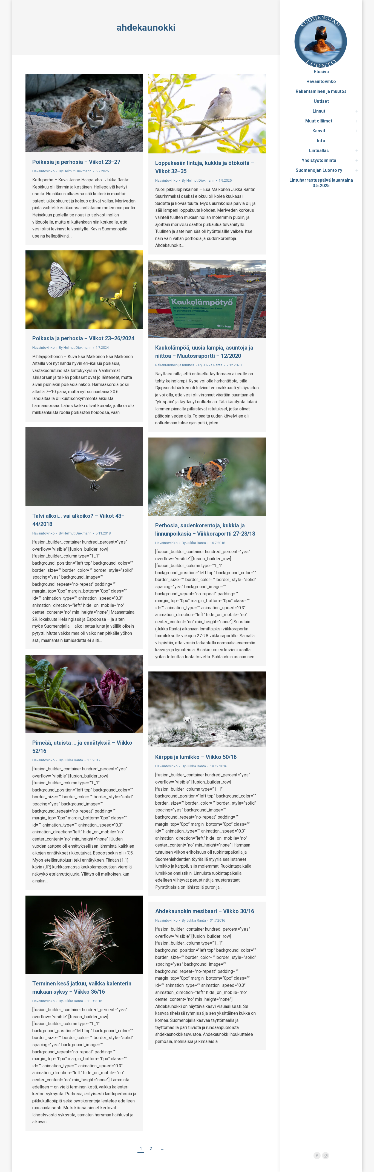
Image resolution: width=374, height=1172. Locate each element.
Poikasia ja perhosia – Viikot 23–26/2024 (83, 338)
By (75, 171)
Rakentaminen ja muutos (174, 365)
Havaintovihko (43, 171)
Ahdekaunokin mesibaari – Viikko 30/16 (204, 911)
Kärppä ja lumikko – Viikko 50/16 (196, 757)
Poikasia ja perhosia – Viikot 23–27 (76, 162)
